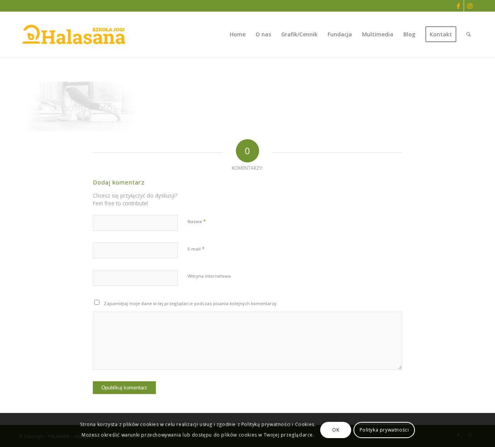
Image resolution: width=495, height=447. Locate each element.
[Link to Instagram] (470, 6)
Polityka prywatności (384, 430)
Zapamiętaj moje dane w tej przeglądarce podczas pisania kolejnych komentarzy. (191, 303)
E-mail (196, 248)
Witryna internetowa (209, 276)
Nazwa (197, 221)
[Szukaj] (468, 34)
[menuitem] (238, 34)
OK (335, 430)
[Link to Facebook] (458, 6)
